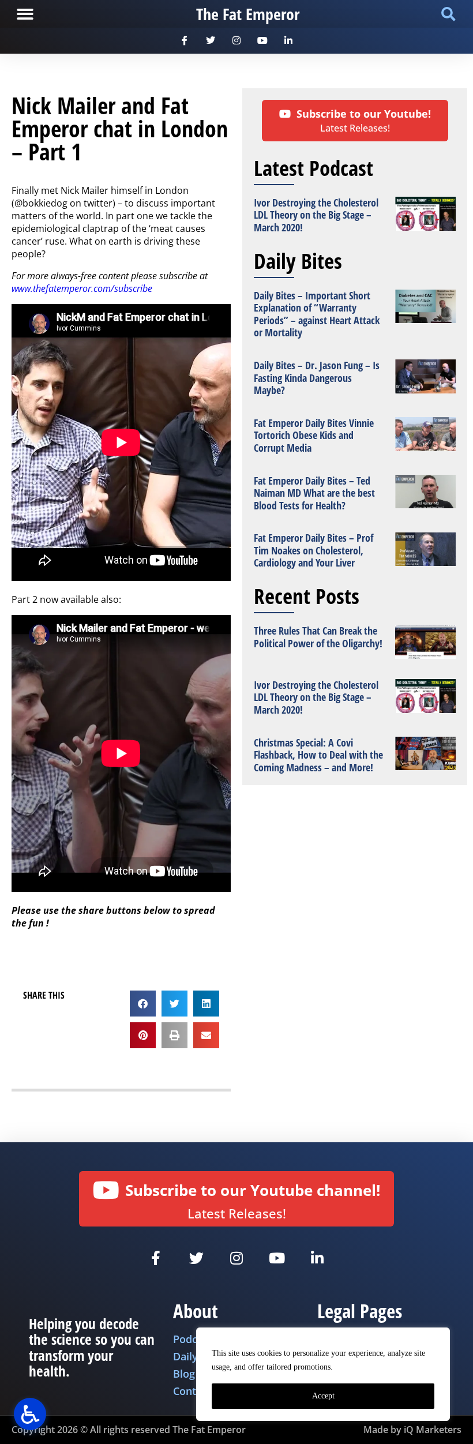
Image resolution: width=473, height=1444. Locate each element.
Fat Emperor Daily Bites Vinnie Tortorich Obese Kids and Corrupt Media (314, 435)
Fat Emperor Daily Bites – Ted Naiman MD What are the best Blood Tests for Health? (314, 493)
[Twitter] (211, 41)
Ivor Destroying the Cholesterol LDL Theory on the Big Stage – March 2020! (316, 215)
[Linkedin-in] (288, 41)
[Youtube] (262, 41)
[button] (25, 14)
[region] (323, 1374)
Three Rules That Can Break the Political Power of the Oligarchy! (318, 637)
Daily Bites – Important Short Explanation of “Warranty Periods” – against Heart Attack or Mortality (317, 314)
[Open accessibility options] (30, 1414)
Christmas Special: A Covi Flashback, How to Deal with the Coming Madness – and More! (318, 755)
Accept (323, 1396)
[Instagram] (237, 41)
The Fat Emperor (247, 14)
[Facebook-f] (185, 41)
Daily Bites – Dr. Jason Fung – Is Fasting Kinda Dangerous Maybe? (317, 377)
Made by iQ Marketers (412, 1429)
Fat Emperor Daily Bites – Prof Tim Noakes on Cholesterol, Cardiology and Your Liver (313, 550)
